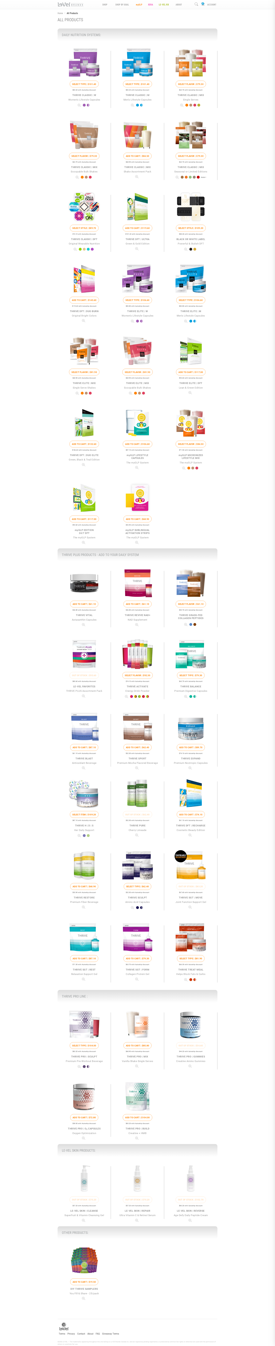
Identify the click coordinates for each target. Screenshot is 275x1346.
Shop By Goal (122, 4)
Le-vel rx (164, 4)
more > (203, 177)
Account (211, 4)
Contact (81, 1333)
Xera (150, 4)
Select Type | (84, 84)
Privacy (71, 1333)
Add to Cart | (137, 156)
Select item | (84, 814)
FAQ (98, 1333)
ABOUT (179, 4)
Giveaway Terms (110, 1333)
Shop (104, 4)
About (90, 1333)
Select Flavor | (191, 84)
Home (60, 13)
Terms (62, 1333)
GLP (139, 4)
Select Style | (84, 228)
